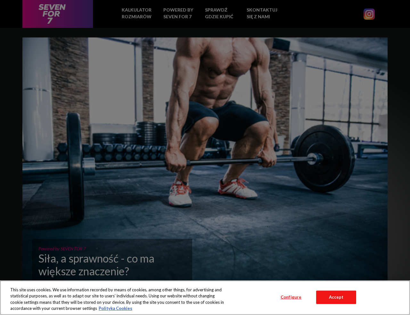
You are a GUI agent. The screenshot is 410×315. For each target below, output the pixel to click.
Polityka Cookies (115, 308)
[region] (205, 297)
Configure (291, 297)
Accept (336, 297)
